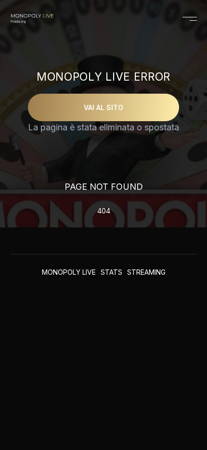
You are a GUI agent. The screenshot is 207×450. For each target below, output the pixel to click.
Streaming (146, 272)
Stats (111, 272)
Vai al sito (103, 107)
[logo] (32, 19)
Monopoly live (69, 272)
